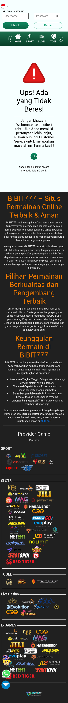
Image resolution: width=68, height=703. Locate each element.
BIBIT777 (45, 421)
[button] (4, 6)
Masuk (15, 25)
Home (35, 156)
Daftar (48, 25)
